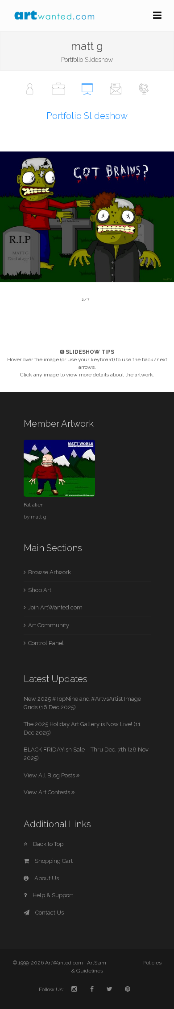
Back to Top (47, 844)
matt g (38, 517)
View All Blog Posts (50, 775)
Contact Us (49, 912)
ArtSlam (96, 963)
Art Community (48, 625)
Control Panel (46, 643)
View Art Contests (47, 792)
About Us (46, 878)
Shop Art (39, 590)
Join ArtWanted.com (55, 607)
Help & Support (52, 895)
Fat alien (34, 505)
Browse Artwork (49, 572)
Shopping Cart (53, 861)
